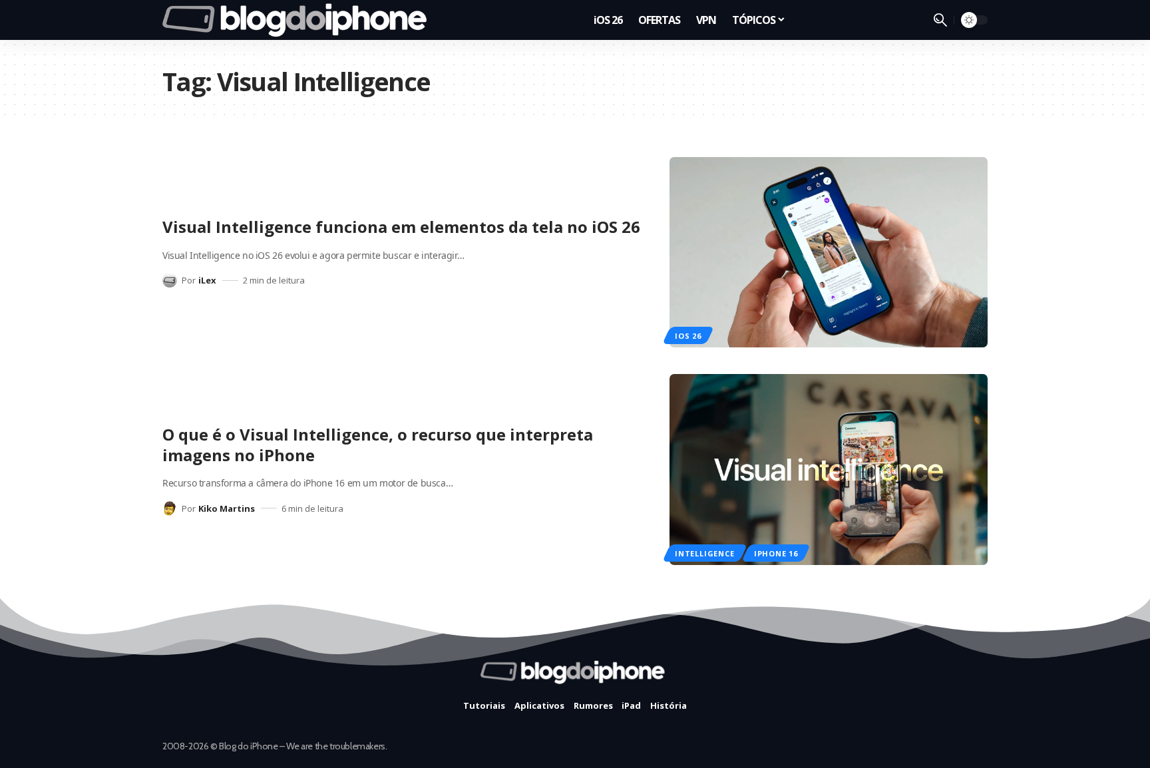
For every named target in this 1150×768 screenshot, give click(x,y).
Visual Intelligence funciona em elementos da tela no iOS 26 (401, 227)
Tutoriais (484, 705)
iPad (631, 705)
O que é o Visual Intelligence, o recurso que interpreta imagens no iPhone (377, 444)
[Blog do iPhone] (298, 20)
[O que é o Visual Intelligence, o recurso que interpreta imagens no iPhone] (829, 469)
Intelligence (704, 553)
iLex (207, 280)
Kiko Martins (226, 508)
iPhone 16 (776, 553)
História (668, 705)
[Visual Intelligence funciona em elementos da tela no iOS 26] (829, 252)
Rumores (593, 705)
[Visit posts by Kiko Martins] (169, 508)
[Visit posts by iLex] (169, 280)
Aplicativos (539, 705)
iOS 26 (688, 336)
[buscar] (940, 20)
